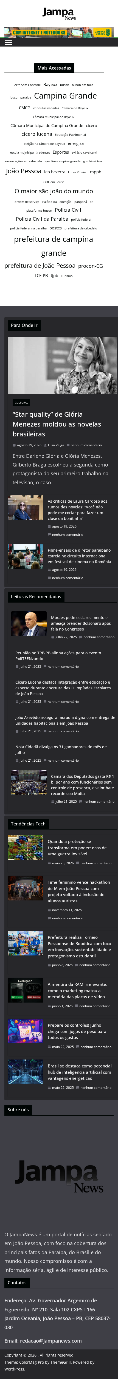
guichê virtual (93, 161)
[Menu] (8, 42)
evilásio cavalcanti (84, 152)
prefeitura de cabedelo (80, 228)
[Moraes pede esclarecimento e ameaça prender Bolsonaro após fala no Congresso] (29, 627)
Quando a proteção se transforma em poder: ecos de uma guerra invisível (77, 847)
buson (64, 85)
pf (91, 202)
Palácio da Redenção (57, 202)
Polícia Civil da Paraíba (42, 218)
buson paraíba (20, 97)
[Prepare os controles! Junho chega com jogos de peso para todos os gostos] (25, 1037)
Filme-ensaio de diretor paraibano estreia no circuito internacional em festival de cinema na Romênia (79, 556)
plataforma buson (39, 210)
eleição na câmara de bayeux (44, 144)
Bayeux (50, 84)
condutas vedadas (46, 108)
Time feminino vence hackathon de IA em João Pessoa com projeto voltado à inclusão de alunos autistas (79, 891)
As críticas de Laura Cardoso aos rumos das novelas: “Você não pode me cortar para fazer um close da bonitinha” (77, 510)
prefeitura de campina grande (53, 246)
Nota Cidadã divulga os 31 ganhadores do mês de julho (61, 749)
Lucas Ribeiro (77, 172)
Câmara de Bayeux (75, 108)
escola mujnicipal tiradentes (30, 152)
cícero (91, 125)
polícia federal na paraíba (28, 228)
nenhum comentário (86, 445)
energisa (76, 143)
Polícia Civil (68, 209)
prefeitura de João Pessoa (39, 265)
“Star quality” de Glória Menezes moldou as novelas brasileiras (57, 424)
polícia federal (81, 219)
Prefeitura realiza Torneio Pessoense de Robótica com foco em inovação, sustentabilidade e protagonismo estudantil (79, 946)
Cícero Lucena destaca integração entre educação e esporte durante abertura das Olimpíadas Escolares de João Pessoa (63, 688)
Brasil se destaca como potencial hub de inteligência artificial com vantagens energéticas (80, 1072)
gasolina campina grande (62, 161)
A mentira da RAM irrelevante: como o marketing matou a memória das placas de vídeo (77, 990)
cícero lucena (36, 134)
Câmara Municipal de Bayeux (53, 117)
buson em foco (82, 85)
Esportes (61, 152)
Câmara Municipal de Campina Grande (46, 125)
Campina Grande (65, 95)
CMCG (24, 107)
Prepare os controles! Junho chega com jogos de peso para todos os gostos (77, 1031)
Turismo (67, 276)
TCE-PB (41, 275)
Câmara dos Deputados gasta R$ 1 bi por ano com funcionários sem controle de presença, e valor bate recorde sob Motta (82, 785)
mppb (95, 171)
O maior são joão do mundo (54, 191)
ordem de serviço (27, 202)
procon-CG (90, 266)
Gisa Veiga (56, 445)
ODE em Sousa (53, 182)
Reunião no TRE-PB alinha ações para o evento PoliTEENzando (58, 655)
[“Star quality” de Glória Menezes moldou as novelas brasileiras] (62, 365)
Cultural (21, 402)
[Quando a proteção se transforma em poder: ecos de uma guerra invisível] (25, 854)
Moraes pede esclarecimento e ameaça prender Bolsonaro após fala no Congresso (81, 623)
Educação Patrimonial (70, 135)
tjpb (54, 275)
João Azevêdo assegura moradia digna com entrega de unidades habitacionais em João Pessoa (65, 720)
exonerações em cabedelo (23, 161)
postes (55, 228)
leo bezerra (54, 171)
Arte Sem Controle (27, 85)
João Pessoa (23, 170)
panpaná (80, 202)
